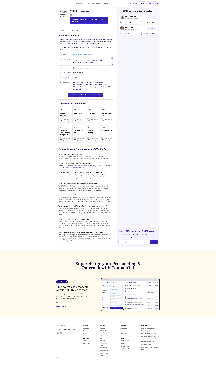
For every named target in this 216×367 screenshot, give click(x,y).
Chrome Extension (94, 3)
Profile (62, 30)
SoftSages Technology (63, 114)
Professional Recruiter (131, 18)
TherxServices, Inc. (106, 114)
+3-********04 (127, 33)
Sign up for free (153, 3)
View (151, 17)
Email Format (73, 30)
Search (153, 242)
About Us (123, 328)
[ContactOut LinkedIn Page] (58, 344)
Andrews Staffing (90, 132)
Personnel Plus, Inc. (79, 132)
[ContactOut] (65, 3)
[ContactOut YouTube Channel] (61, 344)
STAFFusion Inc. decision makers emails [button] (74, 168)
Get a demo (133, 3)
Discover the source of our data (66, 303)
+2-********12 (127, 22)
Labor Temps (78, 113)
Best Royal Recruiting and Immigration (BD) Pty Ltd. (65, 133)
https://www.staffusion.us (82, 55)
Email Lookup (80, 3)
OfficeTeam (91, 113)
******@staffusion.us (149, 22)
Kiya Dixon (129, 27)
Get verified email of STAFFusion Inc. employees (86, 95)
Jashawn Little (130, 16)
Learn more (60, 306)
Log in (142, 3)
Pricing (105, 3)
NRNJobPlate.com (107, 131)
